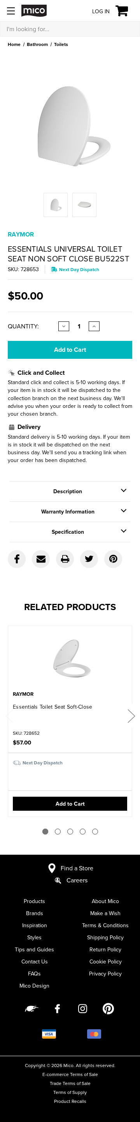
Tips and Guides (34, 949)
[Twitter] (89, 559)
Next (131, 715)
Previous (9, 715)
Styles (34, 937)
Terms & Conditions (105, 925)
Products (34, 901)
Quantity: (23, 326)
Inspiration (34, 925)
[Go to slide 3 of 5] (70, 831)
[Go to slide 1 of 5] (45, 831)
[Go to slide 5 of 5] (95, 831)
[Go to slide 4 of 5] (83, 831)
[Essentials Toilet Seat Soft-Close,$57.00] (70, 659)
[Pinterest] (113, 559)
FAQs (34, 973)
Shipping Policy (105, 937)
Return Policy (105, 949)
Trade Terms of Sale (70, 1083)
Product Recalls (70, 1101)
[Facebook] (17, 559)
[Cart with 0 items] (126, 11)
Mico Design (34, 986)
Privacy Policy (105, 973)
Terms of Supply (70, 1092)
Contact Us (34, 961)
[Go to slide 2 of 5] (58, 831)
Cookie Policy (105, 961)
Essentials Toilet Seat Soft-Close (52, 707)
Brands (34, 913)
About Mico (105, 901)
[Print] (65, 559)
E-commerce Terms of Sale (70, 1074)
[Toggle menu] (10, 10)
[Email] (41, 559)
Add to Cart (70, 804)
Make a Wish (105, 913)
